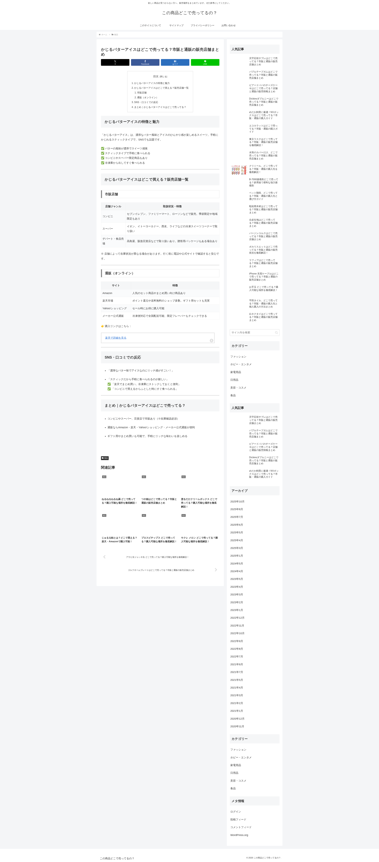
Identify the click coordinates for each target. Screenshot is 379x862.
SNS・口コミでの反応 (146, 102)
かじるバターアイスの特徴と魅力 (152, 83)
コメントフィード (241, 827)
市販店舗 (142, 92)
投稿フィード (238, 819)
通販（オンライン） (147, 97)
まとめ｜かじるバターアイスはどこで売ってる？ (160, 107)
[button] (276, 332)
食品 (106, 458)
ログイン (235, 811)
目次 (156, 76)
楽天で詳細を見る (115, 337)
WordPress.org (239, 835)
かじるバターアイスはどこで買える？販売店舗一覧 (161, 87)
